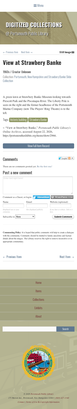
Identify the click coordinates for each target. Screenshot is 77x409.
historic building (18, 120)
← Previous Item (10, 52)
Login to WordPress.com (62, 197)
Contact (21, 401)
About (38, 316)
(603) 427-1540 (62, 397)
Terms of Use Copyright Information (42, 401)
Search (65, 329)
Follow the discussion (71, 158)
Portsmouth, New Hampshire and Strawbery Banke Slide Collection (37, 79)
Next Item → (27, 52)
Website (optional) (59, 201)
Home (39, 282)
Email (29, 201)
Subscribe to (9, 216)
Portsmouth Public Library (42, 393)
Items (39, 291)
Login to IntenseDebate (41, 197)
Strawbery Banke (38, 120)
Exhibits (38, 308)
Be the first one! (44, 166)
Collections (38, 299)
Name (5, 201)
